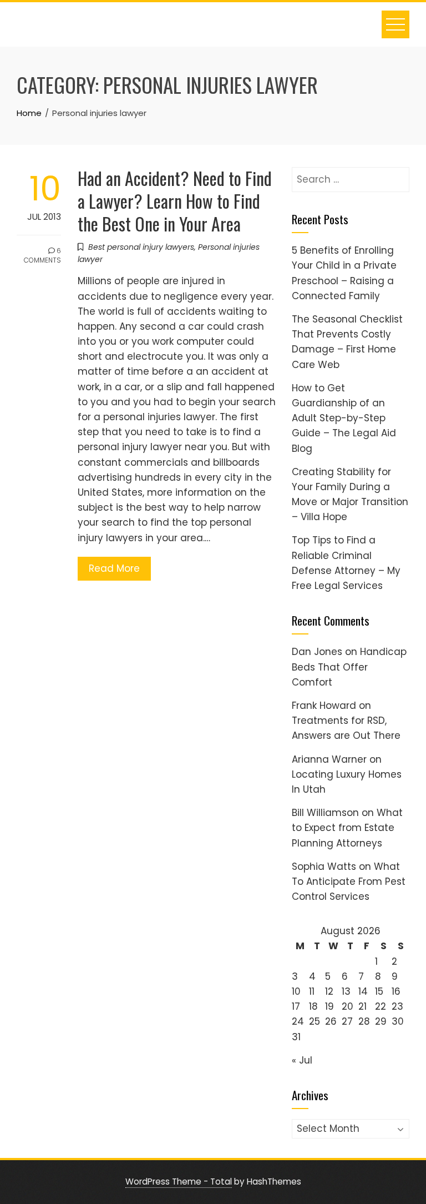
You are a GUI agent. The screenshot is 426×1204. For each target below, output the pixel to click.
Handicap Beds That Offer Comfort (349, 666)
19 (329, 1006)
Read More (114, 568)
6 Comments (42, 255)
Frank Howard (324, 705)
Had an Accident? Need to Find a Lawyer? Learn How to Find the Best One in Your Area (175, 200)
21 (362, 1006)
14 (363, 991)
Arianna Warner (329, 759)
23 (397, 1006)
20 (347, 1006)
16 (396, 991)
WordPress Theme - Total (178, 1181)
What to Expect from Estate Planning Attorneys (347, 827)
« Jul (302, 1060)
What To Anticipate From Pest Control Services (348, 881)
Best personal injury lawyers (141, 247)
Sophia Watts (324, 866)
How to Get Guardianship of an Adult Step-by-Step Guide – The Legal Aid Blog (344, 418)
